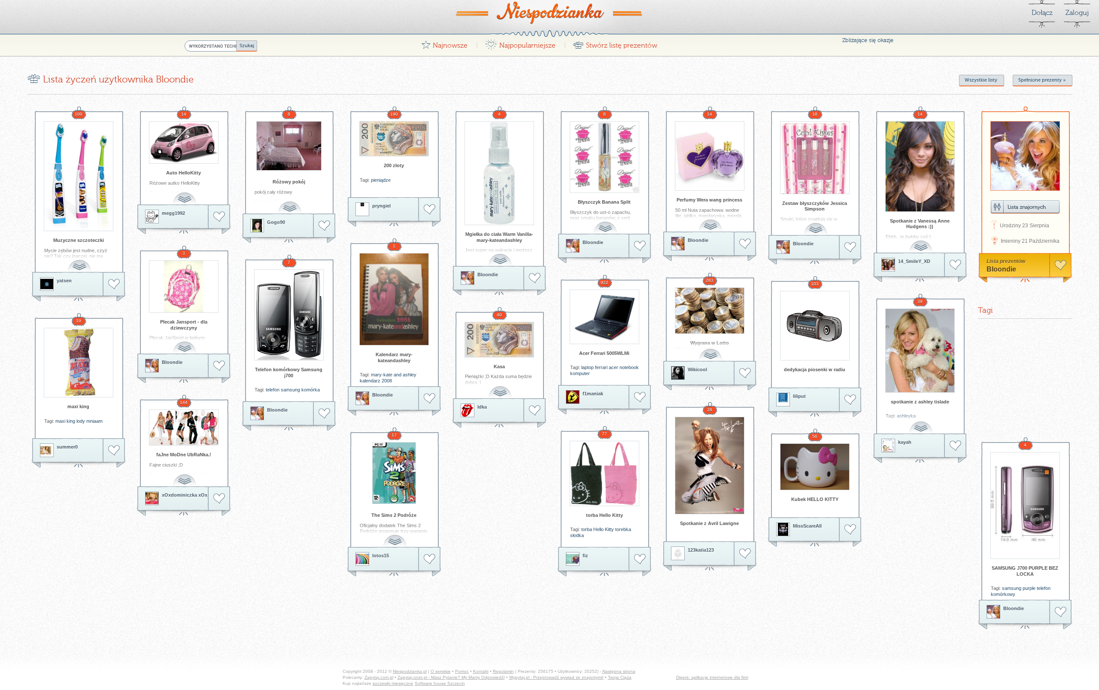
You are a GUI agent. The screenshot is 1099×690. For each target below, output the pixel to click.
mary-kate (381, 374)
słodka (577, 535)
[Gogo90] (257, 225)
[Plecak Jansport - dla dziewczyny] (184, 286)
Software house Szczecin (440, 683)
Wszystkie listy (981, 80)
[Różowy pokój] (289, 146)
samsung (290, 389)
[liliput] (783, 399)
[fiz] (573, 559)
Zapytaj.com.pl (378, 677)
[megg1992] (152, 216)
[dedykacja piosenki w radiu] (815, 325)
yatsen (64, 280)
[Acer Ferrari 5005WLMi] (604, 317)
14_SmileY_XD (914, 261)
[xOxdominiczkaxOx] (152, 498)
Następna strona (618, 671)
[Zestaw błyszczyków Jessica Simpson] (815, 157)
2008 (387, 380)
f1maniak (593, 393)
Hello (598, 529)
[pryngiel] (362, 209)
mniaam (94, 421)
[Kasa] (499, 339)
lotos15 (380, 555)
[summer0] (47, 450)
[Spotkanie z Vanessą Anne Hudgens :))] (920, 166)
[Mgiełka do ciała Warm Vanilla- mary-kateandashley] (499, 173)
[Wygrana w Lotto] (709, 310)
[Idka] (467, 410)
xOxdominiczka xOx (184, 495)
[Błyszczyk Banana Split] (604, 157)
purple (1029, 588)
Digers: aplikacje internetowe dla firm (712, 677)
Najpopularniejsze (520, 43)
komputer (580, 373)
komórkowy (1003, 594)
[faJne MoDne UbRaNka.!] (184, 427)
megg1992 (173, 213)
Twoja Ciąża (619, 677)
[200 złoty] (394, 138)
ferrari (601, 367)
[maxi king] (78, 362)
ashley (409, 374)
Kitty (609, 529)
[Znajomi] (1025, 207)
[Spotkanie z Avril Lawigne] (709, 465)
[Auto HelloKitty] (184, 142)
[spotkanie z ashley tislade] (920, 350)
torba (586, 529)
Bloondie (487, 274)
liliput (799, 396)
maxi (60, 421)
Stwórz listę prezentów (615, 43)
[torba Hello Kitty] (604, 473)
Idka (482, 406)
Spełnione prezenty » (1042, 80)
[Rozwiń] (80, 261)
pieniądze (381, 180)
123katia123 (701, 550)
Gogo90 (276, 222)
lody (80, 421)
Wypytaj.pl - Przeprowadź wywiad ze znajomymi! (556, 677)
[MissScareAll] (783, 529)
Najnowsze (444, 43)
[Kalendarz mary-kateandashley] (394, 299)
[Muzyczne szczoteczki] (78, 176)
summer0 (67, 446)
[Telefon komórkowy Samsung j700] (289, 314)
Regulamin (503, 671)
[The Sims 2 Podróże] (394, 473)
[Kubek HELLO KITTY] (815, 466)
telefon (272, 389)
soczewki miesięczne (393, 683)
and (397, 374)
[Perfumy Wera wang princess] (709, 156)
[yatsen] (47, 284)
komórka (310, 389)
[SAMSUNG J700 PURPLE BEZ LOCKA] (1025, 505)
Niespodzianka (549, 12)
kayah (904, 442)
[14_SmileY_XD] (888, 265)
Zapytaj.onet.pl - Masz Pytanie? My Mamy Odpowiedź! (451, 677)
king (71, 421)
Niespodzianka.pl (410, 671)
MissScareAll (807, 525)
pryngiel (381, 205)
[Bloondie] (467, 278)
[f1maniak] (573, 397)
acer (613, 367)
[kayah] (888, 445)
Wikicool (697, 369)
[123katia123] (678, 553)
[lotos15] (362, 559)
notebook (629, 367)
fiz (585, 555)
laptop (587, 367)
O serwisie (441, 671)
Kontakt (481, 671)
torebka (623, 529)
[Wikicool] (678, 373)
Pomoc (462, 671)
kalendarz (370, 380)
